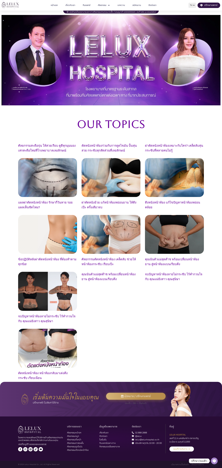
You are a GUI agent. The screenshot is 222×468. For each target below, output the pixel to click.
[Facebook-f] (20, 449)
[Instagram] (25, 449)
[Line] (30, 449)
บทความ (121, 5)
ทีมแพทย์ (86, 5)
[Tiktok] (36, 449)
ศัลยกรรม (102, 5)
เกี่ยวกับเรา (70, 5)
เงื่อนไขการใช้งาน (197, 464)
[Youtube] (41, 449)
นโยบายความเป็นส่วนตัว (180, 464)
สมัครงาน (136, 5)
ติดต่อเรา (152, 5)
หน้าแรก (54, 5)
